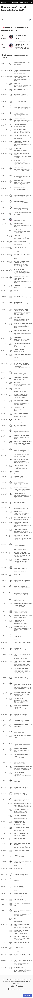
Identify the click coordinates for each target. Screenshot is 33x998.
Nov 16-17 (4, 683)
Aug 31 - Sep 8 (5, 76)
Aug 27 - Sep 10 (5, 70)
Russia (19, 209)
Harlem (24, 461)
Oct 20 (3, 471)
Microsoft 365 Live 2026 (21, 611)
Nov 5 (3, 616)
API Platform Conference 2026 (22, 154)
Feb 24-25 (4, 910)
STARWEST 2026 (19, 181)
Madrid (26, 297)
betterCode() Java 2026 (21, 378)
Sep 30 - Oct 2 (5, 277)
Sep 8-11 (4, 83)
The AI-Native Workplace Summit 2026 (22, 142)
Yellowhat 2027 (19, 886)
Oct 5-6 (3, 309)
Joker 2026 (17, 388)
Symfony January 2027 (21, 874)
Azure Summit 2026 (20, 762)
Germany (20, 14)
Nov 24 (3, 773)
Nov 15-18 (4, 668)
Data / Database (17, 208)
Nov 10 (3, 620)
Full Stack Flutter (20, 502)
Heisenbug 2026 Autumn (21, 449)
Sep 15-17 (4, 129)
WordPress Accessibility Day (22, 344)
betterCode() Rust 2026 (21, 799)
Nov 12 (3, 648)
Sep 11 (3, 113)
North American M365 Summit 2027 (21, 931)
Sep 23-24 (4, 207)
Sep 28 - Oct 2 (5, 241)
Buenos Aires (25, 196)
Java (15, 91)
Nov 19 (3, 743)
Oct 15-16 (4, 419)
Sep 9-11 (4, 94)
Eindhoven (25, 114)
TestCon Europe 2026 (20, 465)
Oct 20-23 (4, 465)
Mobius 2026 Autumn (20, 488)
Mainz (23, 242)
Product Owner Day (20, 749)
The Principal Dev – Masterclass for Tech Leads (22, 37)
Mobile (15, 489)
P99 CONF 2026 (18, 476)
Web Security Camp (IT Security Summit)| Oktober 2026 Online (22, 364)
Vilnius (27, 467)
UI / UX (15, 137)
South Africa (24, 108)
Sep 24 (3, 224)
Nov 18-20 (4, 736)
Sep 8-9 (3, 89)
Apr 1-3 (3, 936)
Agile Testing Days (20, 677)
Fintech (15, 738)
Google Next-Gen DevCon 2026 (22, 70)
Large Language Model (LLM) (21, 65)
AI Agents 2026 (18, 223)
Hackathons (26, 2)
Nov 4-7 (3, 611)
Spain (29, 297)
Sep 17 (3, 160)
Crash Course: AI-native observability (21, 77)
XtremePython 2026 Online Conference (23, 725)
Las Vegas (24, 303)
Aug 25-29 (4, 63)
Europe (13, 14)
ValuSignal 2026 (19, 201)
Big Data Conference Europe (23, 766)
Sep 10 (3, 101)
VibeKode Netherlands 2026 (23, 323)
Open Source (17, 508)
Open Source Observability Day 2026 (22, 523)
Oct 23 (3, 522)
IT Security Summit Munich (22, 803)
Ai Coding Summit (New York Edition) (21, 706)
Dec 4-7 (3, 843)
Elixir (15, 95)
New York (16, 170)
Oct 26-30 (4, 552)
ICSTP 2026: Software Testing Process (21, 544)
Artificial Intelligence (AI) (20, 79)
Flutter (15, 503)
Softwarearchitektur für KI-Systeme (22, 861)
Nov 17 (3, 720)
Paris (15, 238)
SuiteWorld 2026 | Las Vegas (21, 536)
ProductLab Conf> (20, 129)
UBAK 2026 (17, 285)
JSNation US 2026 (19, 698)
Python (15, 472)
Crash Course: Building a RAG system (22, 63)
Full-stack (16, 415)
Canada (29, 85)
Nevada (29, 303)
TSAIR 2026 (17, 235)
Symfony (16, 875)
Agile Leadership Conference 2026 (19, 822)
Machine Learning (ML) (19, 271)
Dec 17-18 (4, 868)
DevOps (15, 248)
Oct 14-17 (4, 382)
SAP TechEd (17, 574)
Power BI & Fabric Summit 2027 (22, 904)
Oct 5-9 (3, 317)
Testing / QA (17, 182)
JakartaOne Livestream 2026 (21, 828)
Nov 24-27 (4, 767)
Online (21, 67)
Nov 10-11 (4, 626)
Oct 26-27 (4, 544)
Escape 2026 (17, 106)
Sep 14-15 (4, 119)
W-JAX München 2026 (20, 586)
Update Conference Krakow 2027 (23, 960)
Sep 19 (3, 175)
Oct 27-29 (4, 574)
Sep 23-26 (4, 201)
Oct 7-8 (3, 344)
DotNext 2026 (18, 229)
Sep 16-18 (4, 135)
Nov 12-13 (4, 642)
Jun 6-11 (3, 967)
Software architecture (19, 477)
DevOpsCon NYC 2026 (20, 247)
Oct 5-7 (3, 302)
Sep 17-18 (4, 153)
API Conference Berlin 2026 (22, 692)
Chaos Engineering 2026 (21, 833)
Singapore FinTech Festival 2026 (23, 736)
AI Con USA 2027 (18, 967)
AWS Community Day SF (21, 400)
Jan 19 (3, 886)
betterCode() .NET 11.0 (21, 731)
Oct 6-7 (3, 338)
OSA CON (16, 592)
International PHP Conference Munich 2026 (22, 553)
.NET (15, 231)
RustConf (17, 83)
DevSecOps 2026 (19, 407)
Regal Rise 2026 (19, 168)
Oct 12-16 (4, 354)
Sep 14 (3, 125)
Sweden (21, 496)
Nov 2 (3, 592)
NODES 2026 (17, 648)
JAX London (17, 317)
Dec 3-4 (3, 38)
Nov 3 (3, 599)
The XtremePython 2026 (21, 720)
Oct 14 (3, 400)
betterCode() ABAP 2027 (21, 942)
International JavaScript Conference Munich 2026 (22, 567)
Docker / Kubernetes (19, 291)
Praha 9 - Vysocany (26, 664)
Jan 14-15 (4, 874)
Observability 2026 (20, 101)
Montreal (24, 85)
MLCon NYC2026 (19, 270)
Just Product (18, 419)
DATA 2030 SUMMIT (19, 494)
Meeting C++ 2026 (19, 793)
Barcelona (24, 384)
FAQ (31, 2)
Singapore (26, 738)
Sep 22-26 (4, 195)
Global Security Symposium (19, 635)
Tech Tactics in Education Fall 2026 (22, 213)
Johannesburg (17, 108)
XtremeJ (16, 599)
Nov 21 (3, 755)
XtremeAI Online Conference (19, 773)
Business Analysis (18, 287)
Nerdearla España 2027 (21, 936)
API (14, 156)
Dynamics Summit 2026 (21, 850)
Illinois (28, 95)
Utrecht (15, 326)
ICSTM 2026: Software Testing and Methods (21, 309)
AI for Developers (19, 868)
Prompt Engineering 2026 (22, 580)
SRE (14, 102)
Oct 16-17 (4, 449)
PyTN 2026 (17, 471)
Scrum (15, 126)
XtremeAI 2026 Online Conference (21, 780)
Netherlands (17, 115)
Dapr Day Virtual (19, 350)
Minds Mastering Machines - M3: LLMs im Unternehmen (23, 442)
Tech (15, 196)
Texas (18, 672)
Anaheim (28, 182)
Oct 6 (3, 330)
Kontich (24, 176)
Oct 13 (3, 378)
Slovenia (16, 340)
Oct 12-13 (4, 363)
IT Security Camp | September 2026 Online (21, 188)
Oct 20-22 (4, 459)
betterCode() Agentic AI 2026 (21, 331)
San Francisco (25, 402)
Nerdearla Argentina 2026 (22, 195)
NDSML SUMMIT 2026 (20, 626)
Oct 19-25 (4, 455)
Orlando (28, 948)
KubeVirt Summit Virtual (22, 436)
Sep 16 (3, 141)
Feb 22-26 (4, 904)
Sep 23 (3, 213)
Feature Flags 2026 (20, 425)
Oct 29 (3, 580)
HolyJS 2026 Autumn (20, 529)
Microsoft (16, 297)
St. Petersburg (26, 513)
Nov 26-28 (4, 793)
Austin (15, 672)
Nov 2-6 (3, 586)
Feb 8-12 (4, 893)
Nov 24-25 (4, 762)
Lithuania (16, 468)
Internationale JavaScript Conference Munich (22, 560)
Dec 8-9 (3, 850)
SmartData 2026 (19, 207)
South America (22, 197)
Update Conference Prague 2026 (22, 654)
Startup (15, 215)
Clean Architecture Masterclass (21, 44)
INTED (15, 918)
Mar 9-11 (3, 918)
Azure (15, 456)
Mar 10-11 (4, 924)
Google (15, 73)
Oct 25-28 (4, 535)
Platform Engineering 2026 (23, 615)
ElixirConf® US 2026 (20, 94)
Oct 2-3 (3, 296)
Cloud (15, 397)
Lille (23, 156)
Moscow (16, 209)
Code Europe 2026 (19, 119)
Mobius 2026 (18, 511)
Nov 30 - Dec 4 (5, 804)
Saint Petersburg (26, 390)
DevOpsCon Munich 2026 (21, 809)
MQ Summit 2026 (19, 482)
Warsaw (15, 121)
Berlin (15, 132)
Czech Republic (17, 665)
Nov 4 (3, 604)
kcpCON (16, 290)
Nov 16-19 (4, 677)
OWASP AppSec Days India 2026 (22, 755)
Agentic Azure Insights (21, 455)
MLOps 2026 (17, 743)
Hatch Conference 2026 (21, 135)
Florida (15, 949)
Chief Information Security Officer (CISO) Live (23, 604)
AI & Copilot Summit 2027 (22, 954)
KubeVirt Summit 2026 (21, 430)
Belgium (28, 176)
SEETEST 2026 (18, 338)
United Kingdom (21, 688)
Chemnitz (28, 14)
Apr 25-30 (4, 947)
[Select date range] (30, 20)
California (16, 183)
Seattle (15, 970)
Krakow (24, 963)
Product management (19, 131)
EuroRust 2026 (18, 382)
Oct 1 (3, 285)
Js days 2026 (17, 148)
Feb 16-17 (4, 899)
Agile (15, 678)
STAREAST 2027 (18, 947)
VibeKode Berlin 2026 (20, 714)
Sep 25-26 (4, 229)
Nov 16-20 (4, 693)
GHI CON (16, 855)
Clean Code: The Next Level (22, 219)
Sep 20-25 (4, 181)
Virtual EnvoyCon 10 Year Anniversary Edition (22, 395)
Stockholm (16, 496)
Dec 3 (3, 834)
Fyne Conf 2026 (18, 113)
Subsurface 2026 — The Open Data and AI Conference (21, 278)
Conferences (15, 2)
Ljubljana (28, 339)
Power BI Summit (19, 899)
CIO (14, 538)
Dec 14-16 (4, 861)
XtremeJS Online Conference (19, 621)
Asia (20, 739)
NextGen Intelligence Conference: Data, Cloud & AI (22, 684)
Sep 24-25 (4, 219)
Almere (15, 888)
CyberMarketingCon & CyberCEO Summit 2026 (21, 669)
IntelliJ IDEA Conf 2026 (21, 89)
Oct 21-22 (4, 476)
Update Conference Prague (22, 642)
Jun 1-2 (3, 954)
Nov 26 (3, 799)
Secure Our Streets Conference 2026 (20, 161)
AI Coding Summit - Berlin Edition (22, 843)
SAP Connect (18, 302)
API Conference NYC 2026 (22, 254)
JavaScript (16, 150)
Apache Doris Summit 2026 (22, 507)
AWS (15, 402)
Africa (28, 108)
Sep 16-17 (4, 148)
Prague (24, 643)
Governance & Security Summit (21, 879)
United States (17, 96)
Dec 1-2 (3, 821)
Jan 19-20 (4, 879)
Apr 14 (3, 942)
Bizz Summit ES (18, 296)
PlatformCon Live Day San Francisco (22, 910)
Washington (20, 970)
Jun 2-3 (3, 960)
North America (17, 86)
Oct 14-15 (4, 388)
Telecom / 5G (17, 894)
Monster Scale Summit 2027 (21, 925)
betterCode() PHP (19, 838)
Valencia (24, 920)
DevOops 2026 (18, 372)
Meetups (21, 2)
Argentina (16, 197)
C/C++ (15, 794)
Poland (19, 121)
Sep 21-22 (4, 188)
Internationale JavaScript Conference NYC (22, 262)
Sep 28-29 (4, 235)
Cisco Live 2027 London (21, 893)
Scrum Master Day (20, 125)
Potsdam (24, 678)
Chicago (24, 95)
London (24, 319)
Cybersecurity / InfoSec (19, 107)
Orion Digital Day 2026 (21, 413)
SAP (15, 176)
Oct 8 (3, 350)
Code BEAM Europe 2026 (21, 459)
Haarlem (26, 483)
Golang (15, 114)
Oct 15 (3, 407)
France (25, 156)
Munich (15, 422)
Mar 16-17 (4, 930)
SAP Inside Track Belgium (22, 175)
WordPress (16, 346)
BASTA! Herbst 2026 (20, 241)
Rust (15, 85)
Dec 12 (3, 855)
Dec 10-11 (4, 47)
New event (27, 995)
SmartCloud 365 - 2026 (21, 787)
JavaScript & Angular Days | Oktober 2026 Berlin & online (22, 356)
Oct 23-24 (4, 529)
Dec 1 (3, 827)
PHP (15, 555)
